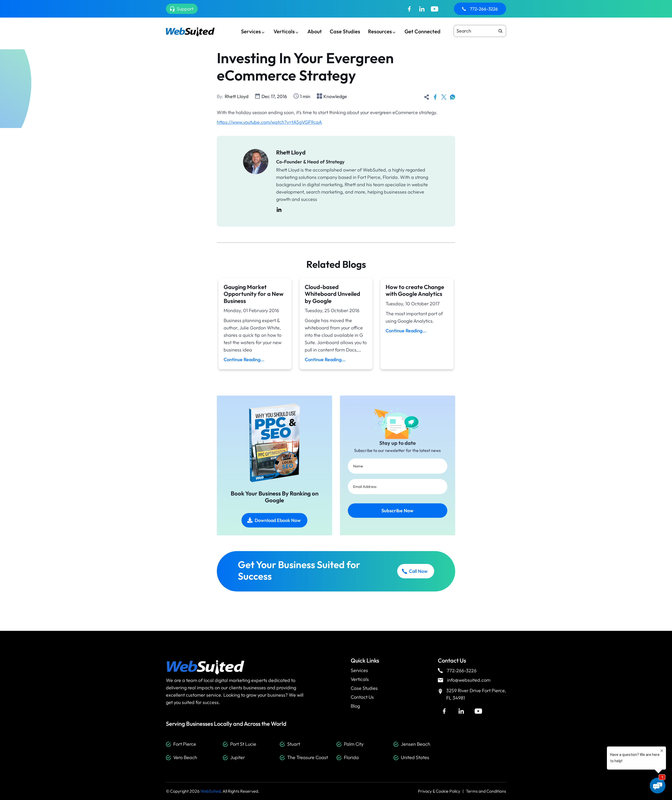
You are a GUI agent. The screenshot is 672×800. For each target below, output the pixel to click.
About (314, 31)
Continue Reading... (244, 359)
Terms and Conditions (486, 791)
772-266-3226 (484, 9)
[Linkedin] (422, 9)
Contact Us (362, 697)
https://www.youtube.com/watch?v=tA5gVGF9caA (269, 122)
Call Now (418, 571)
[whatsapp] (452, 96)
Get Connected (422, 31)
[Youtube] (434, 9)
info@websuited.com (468, 680)
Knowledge (335, 96)
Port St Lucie (243, 744)
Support (185, 9)
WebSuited (210, 791)
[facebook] (435, 96)
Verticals (284, 31)
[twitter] (444, 96)
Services (251, 31)
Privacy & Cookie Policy (439, 791)
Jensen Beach (415, 744)
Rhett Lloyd (236, 96)
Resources (380, 31)
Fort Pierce (184, 744)
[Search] (500, 31)
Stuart (293, 744)
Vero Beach (185, 757)
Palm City (354, 744)
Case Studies (345, 31)
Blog (355, 706)
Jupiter (237, 757)
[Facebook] (409, 9)
